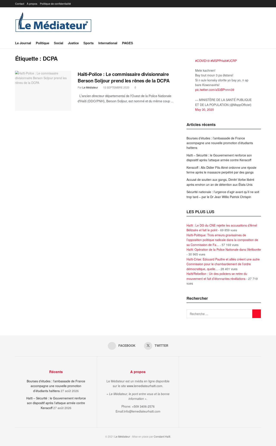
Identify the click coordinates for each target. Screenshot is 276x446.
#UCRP (232, 60)
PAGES (127, 43)
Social (58, 43)
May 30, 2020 (204, 109)
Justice (73, 43)
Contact (19, 3)
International (107, 43)
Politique (42, 43)
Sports (88, 43)
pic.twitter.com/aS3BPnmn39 (214, 89)
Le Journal (23, 43)
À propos (32, 3)
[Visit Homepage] (53, 22)
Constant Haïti (162, 436)
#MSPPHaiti (218, 60)
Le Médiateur (90, 87)
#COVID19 (202, 60)
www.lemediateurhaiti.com (144, 386)
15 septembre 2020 (115, 87)
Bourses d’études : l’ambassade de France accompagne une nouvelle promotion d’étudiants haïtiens (220, 143)
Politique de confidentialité (55, 3)
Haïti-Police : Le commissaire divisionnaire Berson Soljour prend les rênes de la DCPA (124, 77)
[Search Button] (259, 43)
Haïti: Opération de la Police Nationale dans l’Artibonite (224, 249)
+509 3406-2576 (143, 406)
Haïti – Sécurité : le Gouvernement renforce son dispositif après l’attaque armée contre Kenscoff (56, 403)
